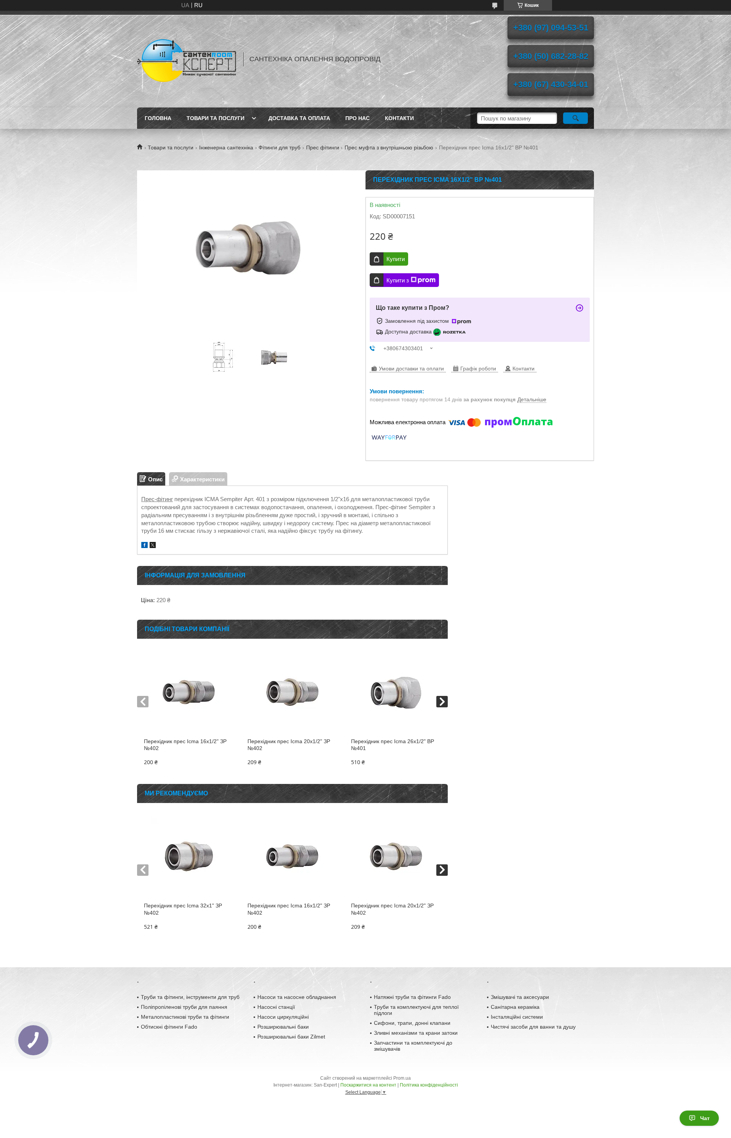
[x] (153, 546)
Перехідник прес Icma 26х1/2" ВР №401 (392, 745)
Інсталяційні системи (517, 1017)
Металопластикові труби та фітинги (185, 1017)
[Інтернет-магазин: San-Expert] (186, 59)
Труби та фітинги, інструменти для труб (190, 997)
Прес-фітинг (157, 499)
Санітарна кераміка (515, 1007)
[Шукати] (575, 118)
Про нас (357, 118)
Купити (395, 259)
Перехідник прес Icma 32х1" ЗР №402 (183, 909)
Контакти (399, 118)
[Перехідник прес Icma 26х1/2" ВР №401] (395, 692)
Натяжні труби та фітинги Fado (412, 997)
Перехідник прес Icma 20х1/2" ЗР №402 (288, 745)
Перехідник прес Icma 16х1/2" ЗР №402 (185, 745)
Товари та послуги (215, 118)
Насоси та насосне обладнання (296, 997)
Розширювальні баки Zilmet (291, 1037)
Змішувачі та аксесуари (520, 997)
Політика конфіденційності (429, 1085)
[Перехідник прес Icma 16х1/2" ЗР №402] (188, 692)
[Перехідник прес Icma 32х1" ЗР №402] (188, 856)
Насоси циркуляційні (283, 1017)
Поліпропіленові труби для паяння (184, 1007)
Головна (158, 118)
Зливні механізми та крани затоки (416, 1033)
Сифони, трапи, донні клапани (412, 1023)
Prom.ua (402, 1078)
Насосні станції (276, 1007)
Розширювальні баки (283, 1027)
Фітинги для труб (279, 147)
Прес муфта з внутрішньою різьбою (389, 147)
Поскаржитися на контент (368, 1085)
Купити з (397, 280)
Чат (705, 1118)
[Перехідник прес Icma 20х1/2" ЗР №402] (292, 692)
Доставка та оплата (299, 118)
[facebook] (144, 546)
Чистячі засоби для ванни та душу (533, 1027)
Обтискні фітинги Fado (169, 1027)
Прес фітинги (322, 147)
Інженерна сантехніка (226, 147)
